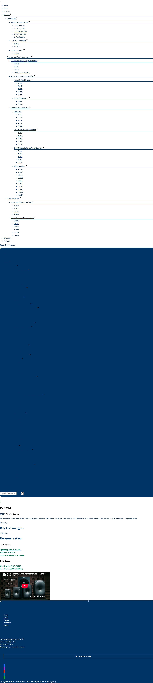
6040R (16, 53)
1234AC (20, 178)
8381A (20, 169)
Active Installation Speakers (21, 202)
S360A (20, 172)
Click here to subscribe (83, 656)
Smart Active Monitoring (20, 108)
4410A (16, 221)
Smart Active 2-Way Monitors (25, 130)
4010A (16, 205)
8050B (20, 94)
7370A (20, 157)
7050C (20, 104)
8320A (20, 133)
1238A (20, 189)
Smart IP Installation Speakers (22, 218)
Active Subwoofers (21, 98)
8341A (20, 117)
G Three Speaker (20, 31)
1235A (20, 181)
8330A (20, 136)
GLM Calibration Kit (21, 72)
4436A (16, 232)
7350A (20, 151)
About (6, 8)
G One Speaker (20, 25)
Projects (7, 11)
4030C (16, 211)
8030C (20, 89)
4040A (16, 214)
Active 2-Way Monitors (22, 80)
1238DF (20, 195)
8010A (20, 83)
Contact (7, 241)
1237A (20, 186)
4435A (16, 229)
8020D (20, 86)
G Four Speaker (20, 34)
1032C (20, 144)
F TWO (16, 47)
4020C (16, 208)
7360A (20, 154)
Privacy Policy (51, 682)
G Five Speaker (19, 37)
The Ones (17, 112)
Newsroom (8, 238)
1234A (20, 175)
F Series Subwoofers (18, 41)
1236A (20, 183)
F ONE (16, 44)
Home (6, 5)
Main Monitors (19, 166)
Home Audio (11, 19)
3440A (16, 235)
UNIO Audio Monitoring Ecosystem (24, 61)
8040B (20, 92)
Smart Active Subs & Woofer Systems (28, 148)
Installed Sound (13, 199)
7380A (20, 160)
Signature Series (17, 50)
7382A (20, 162)
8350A (20, 141)
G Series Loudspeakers (19, 22)
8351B (20, 120)
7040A (20, 101)
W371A (20, 126)
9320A (16, 67)
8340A (20, 138)
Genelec (7, 15)
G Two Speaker (20, 28)
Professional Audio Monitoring (18, 57)
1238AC (20, 192)
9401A (16, 70)
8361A (20, 123)
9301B (16, 64)
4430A (16, 227)
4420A (16, 224)
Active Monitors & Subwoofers (22, 76)
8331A (20, 115)
